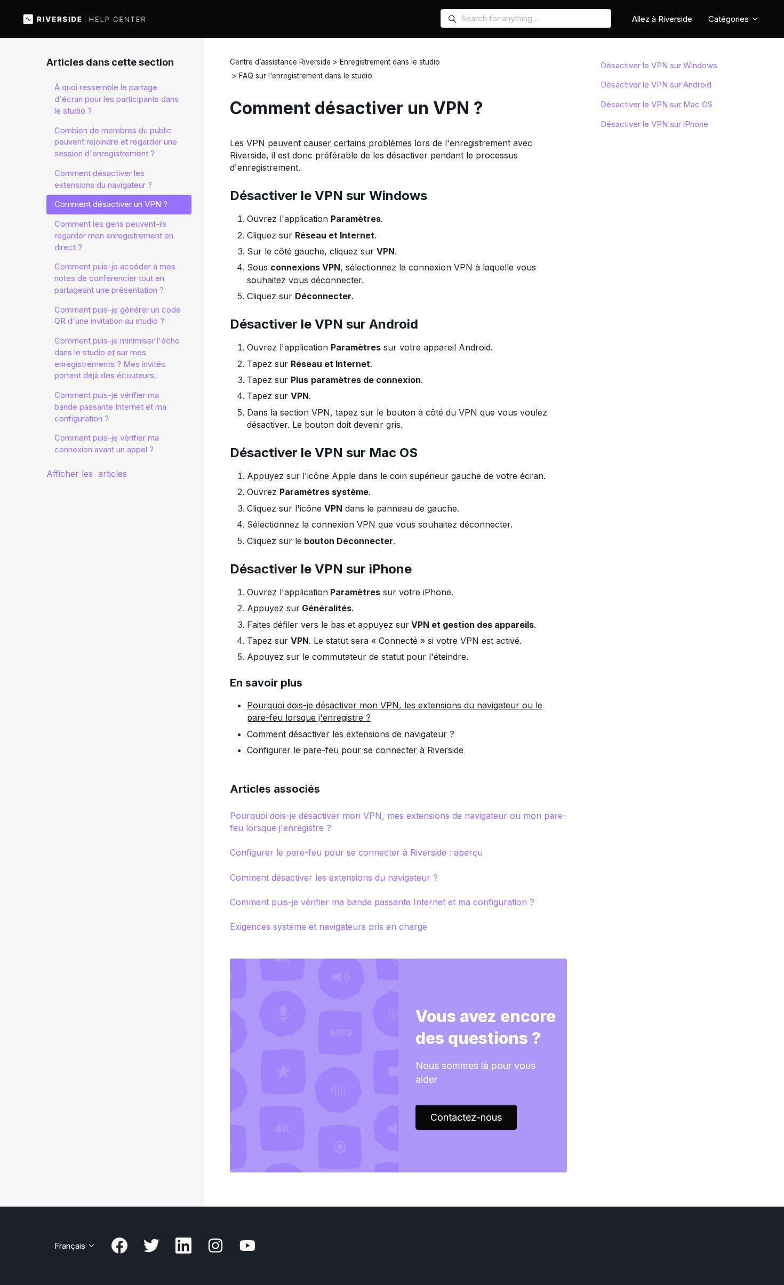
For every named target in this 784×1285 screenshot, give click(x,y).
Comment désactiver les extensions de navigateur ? (350, 734)
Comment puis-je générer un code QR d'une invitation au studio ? (117, 315)
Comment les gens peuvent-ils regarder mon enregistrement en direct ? (113, 235)
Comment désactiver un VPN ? (110, 204)
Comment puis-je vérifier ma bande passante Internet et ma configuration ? (382, 902)
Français (70, 1246)
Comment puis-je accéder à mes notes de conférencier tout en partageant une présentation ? (114, 278)
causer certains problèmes (357, 143)
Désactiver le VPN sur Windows (659, 65)
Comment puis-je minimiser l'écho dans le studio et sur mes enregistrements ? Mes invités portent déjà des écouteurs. (117, 358)
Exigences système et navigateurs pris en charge (328, 926)
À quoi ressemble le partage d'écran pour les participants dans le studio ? (116, 99)
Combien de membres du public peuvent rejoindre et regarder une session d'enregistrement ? (115, 142)
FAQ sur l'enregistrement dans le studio (305, 75)
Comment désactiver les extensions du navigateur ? (334, 877)
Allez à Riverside (662, 19)
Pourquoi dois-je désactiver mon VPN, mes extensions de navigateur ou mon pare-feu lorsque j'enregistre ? (398, 821)
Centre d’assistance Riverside (280, 62)
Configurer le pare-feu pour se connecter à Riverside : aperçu (356, 852)
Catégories (729, 19)
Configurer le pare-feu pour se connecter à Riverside (355, 750)
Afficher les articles (86, 473)
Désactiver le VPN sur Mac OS (657, 104)
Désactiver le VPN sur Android (656, 84)
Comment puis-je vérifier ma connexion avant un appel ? (106, 443)
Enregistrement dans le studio (390, 62)
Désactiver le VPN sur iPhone (654, 124)
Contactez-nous (466, 1117)
